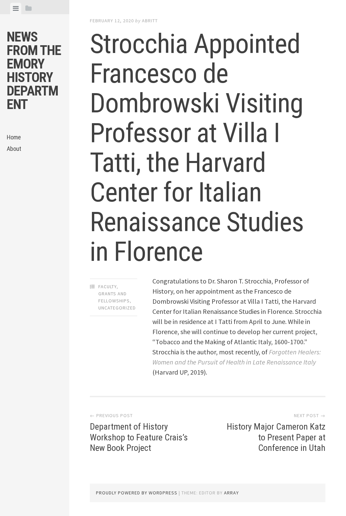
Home (14, 137)
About (14, 148)
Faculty (107, 286)
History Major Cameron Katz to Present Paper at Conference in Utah (276, 437)
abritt (150, 21)
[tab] (15, 8)
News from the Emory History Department (34, 70)
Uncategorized (117, 308)
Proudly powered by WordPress (136, 493)
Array (231, 493)
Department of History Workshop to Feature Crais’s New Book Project (139, 437)
